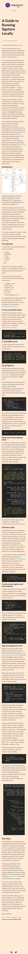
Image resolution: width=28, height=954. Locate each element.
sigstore (7, 917)
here (16, 204)
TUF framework (20, 559)
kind (12, 140)
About (14, 10)
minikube (22, 136)
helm (20, 917)
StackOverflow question (9, 327)
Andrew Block (17, 45)
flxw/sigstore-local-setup (10, 306)
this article (22, 144)
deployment (14, 917)
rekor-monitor (13, 876)
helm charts (5, 375)
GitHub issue (9, 325)
